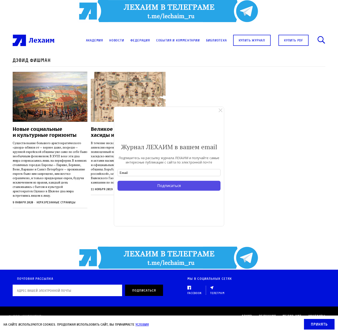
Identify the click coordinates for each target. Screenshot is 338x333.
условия (142, 324)
